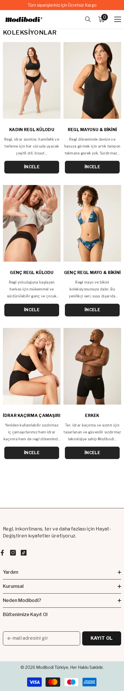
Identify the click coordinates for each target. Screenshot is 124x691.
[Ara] (87, 19)
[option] (62, 5)
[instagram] (13, 553)
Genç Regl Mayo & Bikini (92, 272)
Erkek (92, 415)
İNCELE (32, 166)
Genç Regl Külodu (31, 272)
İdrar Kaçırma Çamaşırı (31, 415)
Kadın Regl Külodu (31, 129)
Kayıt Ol (102, 638)
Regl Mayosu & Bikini (92, 129)
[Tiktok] (23, 553)
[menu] (117, 19)
